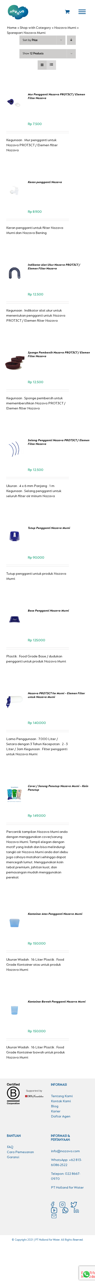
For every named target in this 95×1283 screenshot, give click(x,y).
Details (14, 110)
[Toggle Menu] (82, 11)
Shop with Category (35, 28)
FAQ (10, 1147)
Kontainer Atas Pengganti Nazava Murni (55, 914)
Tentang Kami (62, 1096)
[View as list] (51, 65)
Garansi (13, 1157)
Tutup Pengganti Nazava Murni (49, 528)
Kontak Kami (61, 1101)
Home (12, 28)
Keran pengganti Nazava (45, 182)
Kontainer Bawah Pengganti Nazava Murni (56, 1001)
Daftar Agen (60, 1116)
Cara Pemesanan (20, 1152)
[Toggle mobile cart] (67, 11)
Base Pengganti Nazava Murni (48, 610)
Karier (55, 1111)
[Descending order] (71, 40)
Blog (54, 1106)
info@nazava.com (65, 1151)
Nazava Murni (65, 28)
